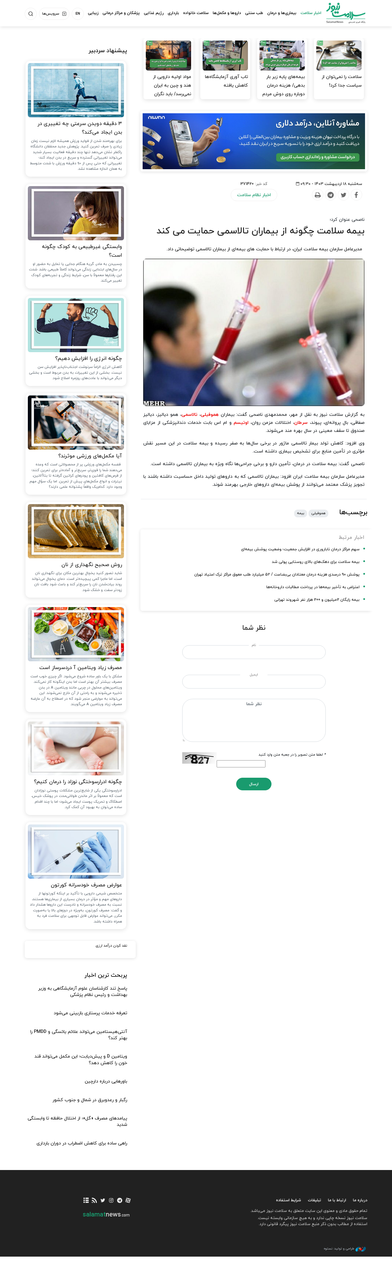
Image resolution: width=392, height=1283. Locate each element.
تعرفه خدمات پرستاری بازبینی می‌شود (90, 1013)
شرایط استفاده (288, 1200)
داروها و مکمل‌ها (227, 13)
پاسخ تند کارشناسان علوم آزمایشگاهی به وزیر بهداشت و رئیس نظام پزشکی (82, 991)
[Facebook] (356, 195)
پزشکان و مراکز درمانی (121, 13)
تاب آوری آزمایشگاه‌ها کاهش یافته (226, 81)
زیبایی (93, 13)
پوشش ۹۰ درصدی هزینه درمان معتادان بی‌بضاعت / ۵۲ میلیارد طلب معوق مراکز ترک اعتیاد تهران (277, 574)
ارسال (254, 784)
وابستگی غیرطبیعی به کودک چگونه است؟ (82, 251)
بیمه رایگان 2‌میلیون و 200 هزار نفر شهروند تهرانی (317, 599)
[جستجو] (31, 14)
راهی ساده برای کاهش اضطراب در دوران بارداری (81, 1143)
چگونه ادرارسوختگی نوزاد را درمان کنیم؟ (78, 781)
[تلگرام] (119, 1200)
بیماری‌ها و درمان (281, 13)
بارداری (173, 13)
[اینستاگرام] (111, 1200)
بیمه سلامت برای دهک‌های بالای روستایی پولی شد (316, 562)
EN (77, 13)
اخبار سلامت (310, 13)
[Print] (317, 195)
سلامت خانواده (196, 13)
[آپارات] (128, 1200)
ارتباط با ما (337, 1200)
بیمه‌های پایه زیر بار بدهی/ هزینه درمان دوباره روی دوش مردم (283, 85)
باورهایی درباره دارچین (106, 1081)
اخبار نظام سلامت (254, 195)
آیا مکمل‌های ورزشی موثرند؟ (90, 456)
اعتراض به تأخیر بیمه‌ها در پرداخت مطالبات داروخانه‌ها (313, 587)
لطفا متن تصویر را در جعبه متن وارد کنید (292, 754)
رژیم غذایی (154, 13)
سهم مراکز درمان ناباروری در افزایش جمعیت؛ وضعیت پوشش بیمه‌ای (300, 549)
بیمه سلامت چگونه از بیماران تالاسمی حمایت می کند (260, 231)
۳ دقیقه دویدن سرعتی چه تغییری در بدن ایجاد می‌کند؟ (79, 128)
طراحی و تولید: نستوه (339, 1248)
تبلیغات (314, 1200)
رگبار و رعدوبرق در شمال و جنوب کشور (90, 1100)
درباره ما (360, 1200)
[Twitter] (343, 195)
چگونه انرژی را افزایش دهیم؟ (88, 358)
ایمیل (254, 674)
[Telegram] (330, 195)
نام (254, 645)
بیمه (300, 513)
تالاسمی (189, 415)
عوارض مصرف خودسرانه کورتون (86, 885)
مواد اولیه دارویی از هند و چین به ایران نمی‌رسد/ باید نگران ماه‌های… (172, 90)
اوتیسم (241, 423)
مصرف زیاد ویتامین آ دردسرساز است (80, 667)
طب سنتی (254, 13)
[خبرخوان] (94, 1200)
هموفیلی (210, 415)
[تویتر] (102, 1200)
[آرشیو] (86, 1200)
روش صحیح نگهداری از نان (91, 564)
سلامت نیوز (340, 12)
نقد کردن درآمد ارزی (111, 945)
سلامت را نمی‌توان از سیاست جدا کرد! (342, 81)
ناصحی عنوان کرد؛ (347, 220)
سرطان (301, 423)
